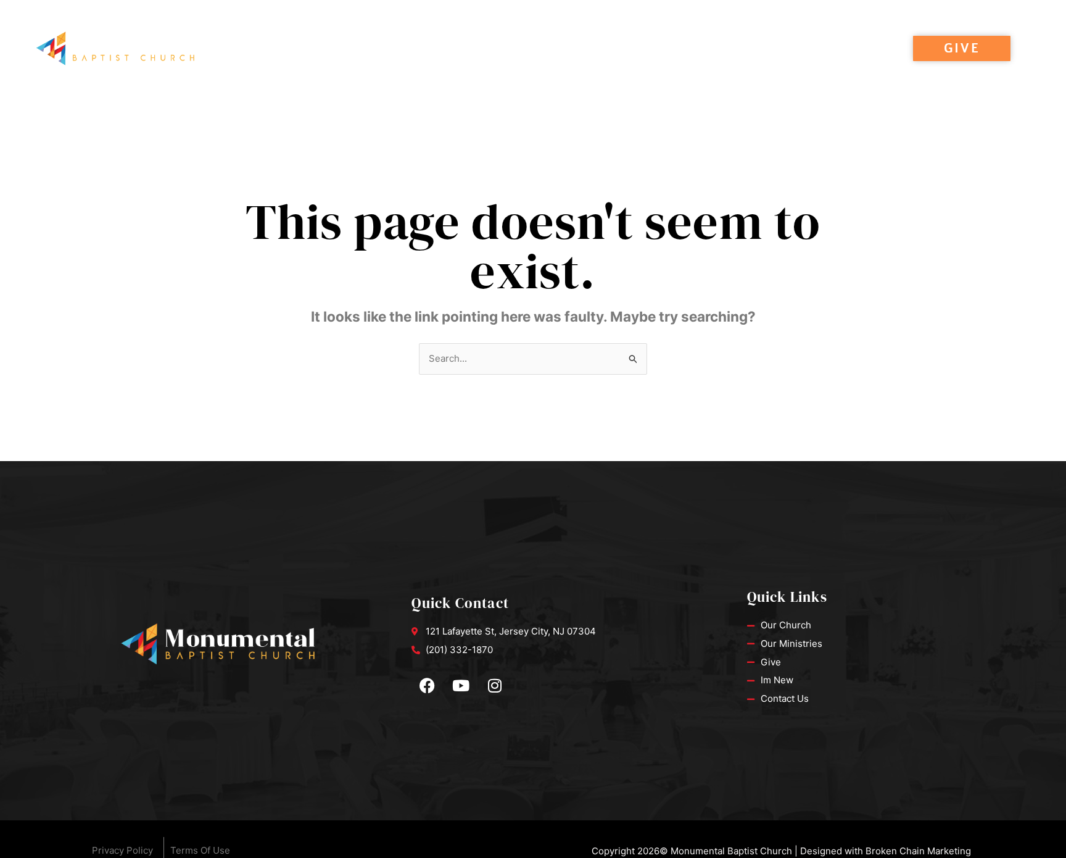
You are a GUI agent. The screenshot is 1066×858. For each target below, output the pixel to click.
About (453, 49)
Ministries (721, 49)
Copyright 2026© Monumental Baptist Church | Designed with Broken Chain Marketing (781, 851)
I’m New (528, 49)
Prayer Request (628, 49)
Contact (796, 49)
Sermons (326, 49)
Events (392, 49)
